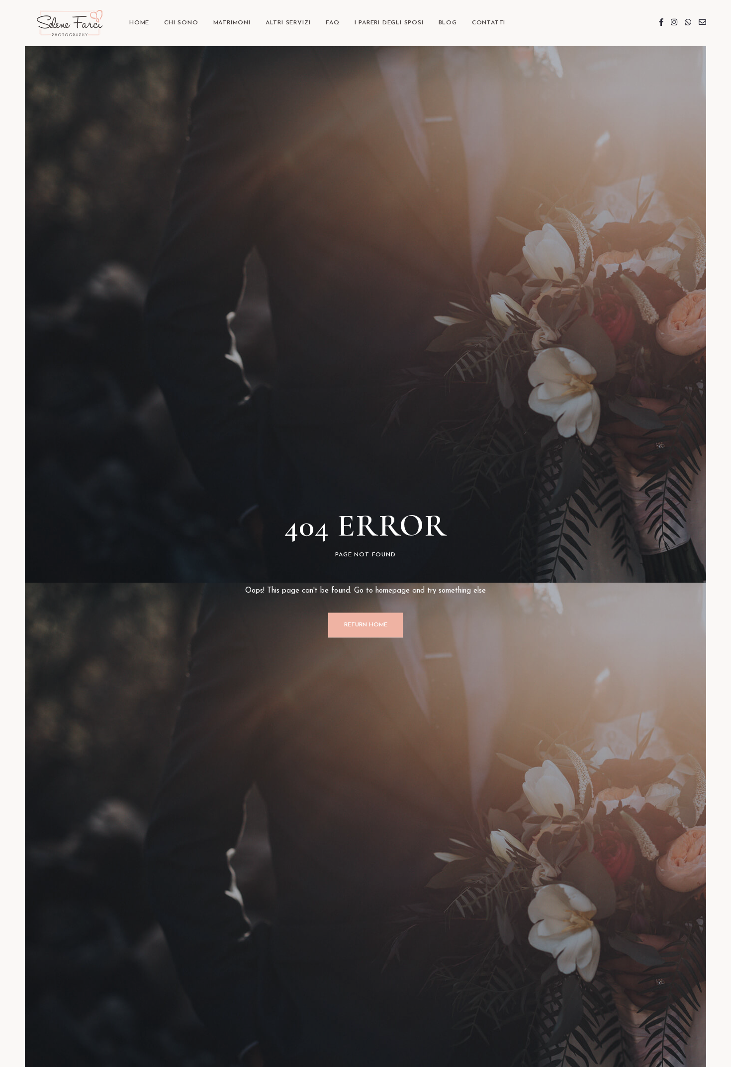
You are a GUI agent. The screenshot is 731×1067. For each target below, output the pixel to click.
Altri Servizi (288, 23)
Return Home (365, 625)
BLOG (448, 23)
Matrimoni (232, 23)
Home (139, 23)
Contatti (488, 23)
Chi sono (181, 23)
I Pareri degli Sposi (389, 23)
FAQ (332, 23)
